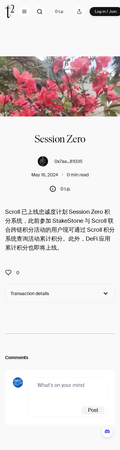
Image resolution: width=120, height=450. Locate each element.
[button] (24, 11)
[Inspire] (10, 273)
